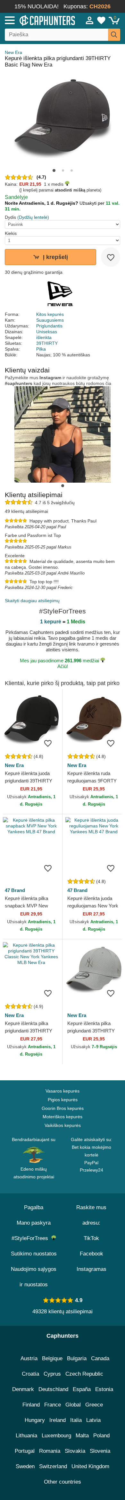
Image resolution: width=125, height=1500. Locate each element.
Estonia (104, 1389)
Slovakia (75, 1451)
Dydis (10, 217)
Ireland (57, 1420)
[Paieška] (114, 35)
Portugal (25, 1451)
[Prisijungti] (90, 20)
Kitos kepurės (50, 314)
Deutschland (53, 1389)
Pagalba (33, 1207)
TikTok (91, 1238)
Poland (101, 1436)
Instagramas (91, 1269)
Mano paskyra (34, 1223)
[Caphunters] (36, 20)
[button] (54, 170)
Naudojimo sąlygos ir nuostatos (33, 1277)
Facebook (91, 1254)
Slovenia (100, 1451)
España (82, 1389)
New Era (13, 52)
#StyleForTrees (31, 1238)
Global (73, 1405)
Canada (100, 1358)
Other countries (62, 1482)
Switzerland (53, 1466)
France (52, 1405)
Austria (29, 1358)
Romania (49, 1451)
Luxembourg (56, 1436)
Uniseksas (46, 331)
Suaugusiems (50, 320)
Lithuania (26, 1436)
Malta (82, 1436)
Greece (94, 1405)
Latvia (93, 1420)
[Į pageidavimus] (110, 257)
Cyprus (52, 1374)
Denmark (23, 1389)
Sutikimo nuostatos (34, 1254)
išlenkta (44, 337)
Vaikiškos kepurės (63, 1125)
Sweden (25, 1466)
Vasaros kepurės (62, 1091)
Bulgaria (77, 1358)
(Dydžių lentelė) (33, 217)
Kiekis (11, 233)
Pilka (41, 349)
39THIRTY (47, 343)
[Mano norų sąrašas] (101, 20)
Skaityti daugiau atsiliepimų (32, 600)
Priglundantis (49, 325)
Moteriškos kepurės (62, 1116)
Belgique (52, 1358)
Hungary (35, 1420)
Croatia (30, 1374)
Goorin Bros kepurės (63, 1108)
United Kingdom (90, 1466)
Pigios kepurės (63, 1099)
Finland (31, 1405)
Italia (76, 1420)
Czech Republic (84, 1374)
